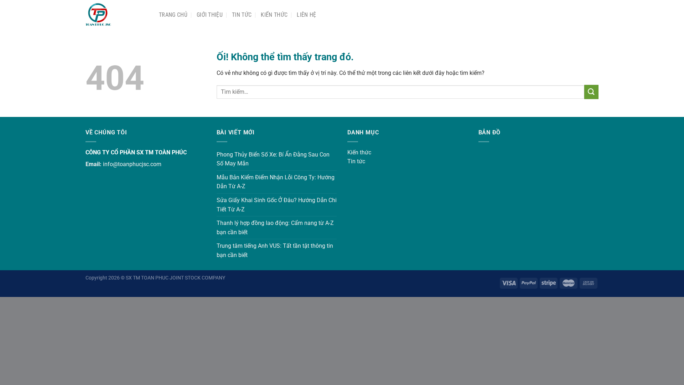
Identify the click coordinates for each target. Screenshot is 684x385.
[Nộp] (591, 92)
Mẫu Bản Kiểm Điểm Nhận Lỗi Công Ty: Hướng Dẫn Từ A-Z (276, 182)
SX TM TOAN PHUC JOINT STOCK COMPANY (175, 278)
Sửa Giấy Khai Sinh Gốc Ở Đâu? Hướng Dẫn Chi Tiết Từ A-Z (277, 205)
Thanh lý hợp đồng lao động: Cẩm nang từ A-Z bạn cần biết (275, 228)
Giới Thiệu (210, 14)
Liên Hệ (306, 14)
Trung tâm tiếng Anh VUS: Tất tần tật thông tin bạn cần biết (275, 250)
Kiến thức (274, 14)
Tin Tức (242, 14)
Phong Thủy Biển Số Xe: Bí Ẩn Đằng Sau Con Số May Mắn (273, 159)
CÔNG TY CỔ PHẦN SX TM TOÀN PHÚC (136, 152)
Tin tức (356, 161)
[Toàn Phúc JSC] (117, 15)
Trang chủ (173, 14)
